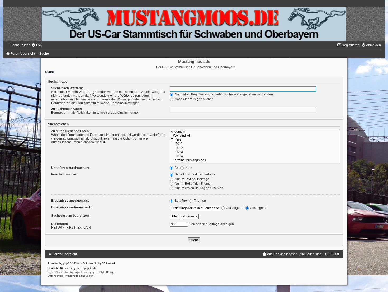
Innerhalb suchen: (64, 174)
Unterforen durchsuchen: (70, 168)
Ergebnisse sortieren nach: (71, 207)
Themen (199, 200)
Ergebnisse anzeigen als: (70, 200)
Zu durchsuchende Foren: (70, 131)
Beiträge (180, 200)
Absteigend (258, 208)
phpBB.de (90, 268)
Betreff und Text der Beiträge (194, 174)
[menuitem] (36, 45)
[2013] (254, 152)
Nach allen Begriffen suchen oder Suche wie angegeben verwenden (223, 94)
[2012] (254, 148)
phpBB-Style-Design (102, 272)
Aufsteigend (234, 208)
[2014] (254, 156)
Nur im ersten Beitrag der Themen (198, 188)
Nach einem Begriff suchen (194, 99)
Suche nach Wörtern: (67, 88)
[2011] (254, 144)
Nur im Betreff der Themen (193, 184)
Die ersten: (59, 224)
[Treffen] (254, 140)
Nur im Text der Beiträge (191, 179)
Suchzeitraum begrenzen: (70, 215)
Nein (188, 168)
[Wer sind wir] (254, 136)
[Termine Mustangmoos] (254, 160)
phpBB (67, 263)
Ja (176, 168)
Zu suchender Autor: (66, 109)
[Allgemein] (254, 132)
